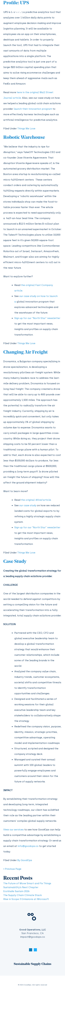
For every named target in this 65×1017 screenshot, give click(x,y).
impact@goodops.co (32, 936)
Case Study (14, 561)
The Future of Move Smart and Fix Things (27, 883)
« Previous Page (12, 869)
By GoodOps (24, 860)
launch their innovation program (33, 108)
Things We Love (26, 128)
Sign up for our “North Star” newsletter (37, 318)
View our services (13, 829)
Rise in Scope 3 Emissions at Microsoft (26, 899)
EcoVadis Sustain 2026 (16, 891)
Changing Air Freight (25, 352)
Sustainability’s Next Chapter (20, 887)
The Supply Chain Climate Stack (22, 895)
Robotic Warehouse (24, 137)
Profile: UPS (16, 3)
